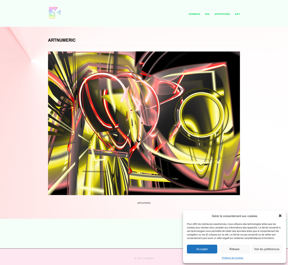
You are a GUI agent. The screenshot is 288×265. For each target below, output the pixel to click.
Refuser (234, 249)
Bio (207, 14)
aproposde (222, 14)
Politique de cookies (232, 257)
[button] (280, 216)
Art (237, 14)
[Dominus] (55, 18)
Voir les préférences (267, 249)
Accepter (202, 249)
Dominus (194, 14)
